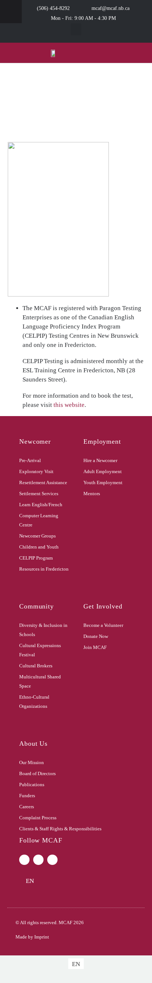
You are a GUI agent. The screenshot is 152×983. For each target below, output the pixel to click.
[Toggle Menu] (11, 11)
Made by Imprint (32, 937)
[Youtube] (52, 860)
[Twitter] (38, 860)
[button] (76, 29)
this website (68, 404)
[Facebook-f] (24, 860)
